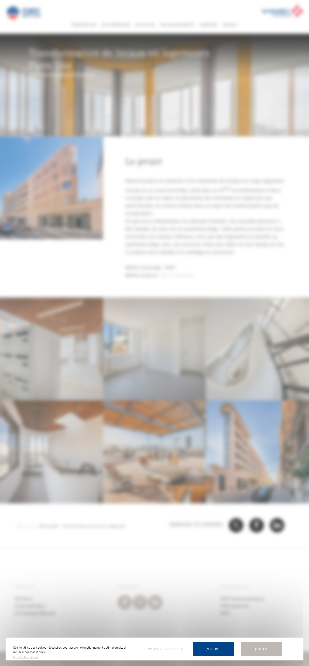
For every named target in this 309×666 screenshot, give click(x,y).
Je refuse (261, 649)
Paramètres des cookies (164, 649)
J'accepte (213, 649)
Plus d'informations (25, 657)
